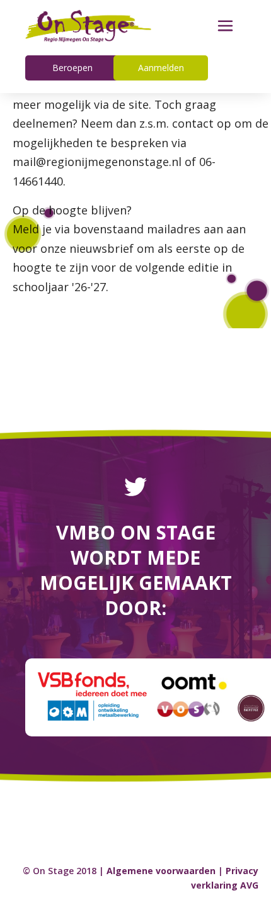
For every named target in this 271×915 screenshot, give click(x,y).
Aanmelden (161, 68)
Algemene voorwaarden (161, 871)
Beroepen (72, 68)
